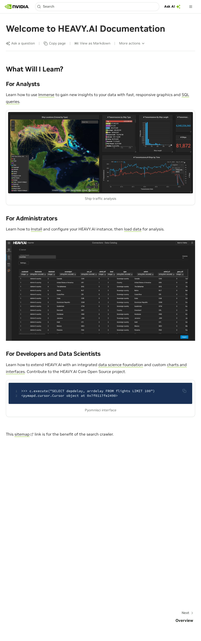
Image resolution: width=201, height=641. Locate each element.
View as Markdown (95, 43)
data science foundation (120, 364)
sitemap (22, 434)
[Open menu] (190, 6)
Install (36, 229)
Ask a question (23, 43)
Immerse (46, 94)
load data (132, 229)
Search (48, 6)
